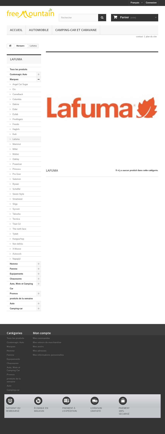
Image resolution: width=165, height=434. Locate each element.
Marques (14, 79)
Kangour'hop (18, 239)
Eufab (15, 114)
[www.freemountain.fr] (30, 13)
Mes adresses (39, 351)
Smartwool (17, 199)
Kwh (14, 134)
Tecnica (16, 219)
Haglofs (16, 129)
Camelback (17, 94)
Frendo (15, 124)
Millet (15, 149)
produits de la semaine (21, 298)
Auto (12, 303)
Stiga (14, 204)
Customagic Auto (18, 74)
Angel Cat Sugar (20, 84)
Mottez (15, 154)
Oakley (15, 159)
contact (139, 36)
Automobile (39, 30)
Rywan (15, 184)
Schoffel (16, 189)
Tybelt (15, 234)
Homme (14, 264)
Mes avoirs (38, 346)
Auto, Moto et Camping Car (21, 286)
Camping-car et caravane (76, 30)
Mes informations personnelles (48, 355)
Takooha (16, 214)
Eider (14, 109)
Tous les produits (18, 69)
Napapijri (16, 259)
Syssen (16, 209)
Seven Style (18, 194)
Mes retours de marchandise (47, 342)
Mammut (16, 144)
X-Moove (16, 249)
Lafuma (15, 139)
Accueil (16, 30)
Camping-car (16, 308)
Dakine (15, 104)
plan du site (151, 36)
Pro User (16, 174)
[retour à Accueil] (10, 46)
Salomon (16, 179)
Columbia (16, 99)
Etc (14, 89)
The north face (19, 229)
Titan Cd (16, 224)
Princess (16, 169)
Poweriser (17, 164)
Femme (13, 269)
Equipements (16, 274)
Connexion (151, 2)
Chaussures (16, 279)
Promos (14, 293)
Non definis (17, 244)
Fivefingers (17, 119)
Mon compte (42, 333)
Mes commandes (41, 338)
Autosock (16, 254)
